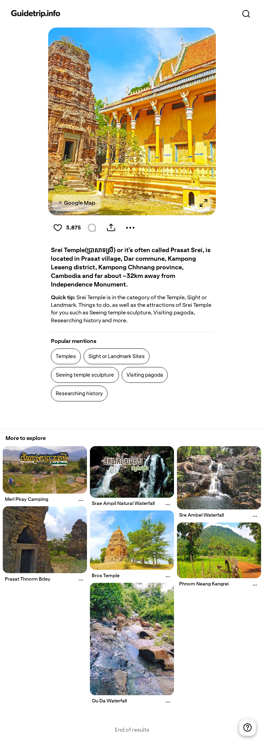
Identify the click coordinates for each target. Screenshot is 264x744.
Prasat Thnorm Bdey (28, 579)
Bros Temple (106, 575)
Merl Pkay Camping (26, 499)
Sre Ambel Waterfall (201, 515)
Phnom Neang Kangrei (204, 583)
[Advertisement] (131, 418)
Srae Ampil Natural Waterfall (123, 503)
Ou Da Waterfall (109, 700)
